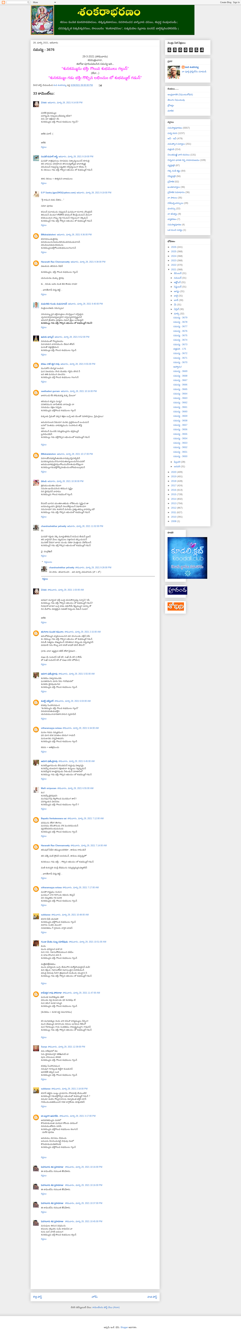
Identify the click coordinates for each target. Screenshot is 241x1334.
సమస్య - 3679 (180, 317)
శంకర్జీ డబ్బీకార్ (47, 701)
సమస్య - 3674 (180, 340)
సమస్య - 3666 (180, 384)
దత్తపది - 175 (179, 349)
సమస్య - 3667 (180, 380)
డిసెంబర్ (178, 273)
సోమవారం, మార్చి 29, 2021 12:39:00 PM (66, 1047)
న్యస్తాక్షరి (171, 165)
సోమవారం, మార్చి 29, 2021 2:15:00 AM (83, 632)
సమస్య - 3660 (180, 411)
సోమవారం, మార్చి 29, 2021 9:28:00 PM (93, 567)
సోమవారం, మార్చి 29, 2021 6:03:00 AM (73, 701)
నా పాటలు (172, 197)
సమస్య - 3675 (180, 335)
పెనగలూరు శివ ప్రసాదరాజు (52, 1167)
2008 (174, 521)
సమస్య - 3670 (180, 362)
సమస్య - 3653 (180, 442)
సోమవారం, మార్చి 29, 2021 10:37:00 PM (83, 1203)
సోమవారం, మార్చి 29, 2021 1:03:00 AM (66, 590)
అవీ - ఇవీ (172, 138)
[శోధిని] (176, 609)
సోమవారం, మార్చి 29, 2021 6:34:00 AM (81, 728)
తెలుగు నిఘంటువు (176, 100)
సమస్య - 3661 (180, 407)
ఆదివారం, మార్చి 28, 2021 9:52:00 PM (72, 337)
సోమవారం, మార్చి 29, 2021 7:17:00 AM (81, 887)
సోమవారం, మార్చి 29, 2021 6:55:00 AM (75, 788)
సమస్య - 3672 (180, 353)
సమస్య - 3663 (180, 398)
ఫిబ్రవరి (177, 462)
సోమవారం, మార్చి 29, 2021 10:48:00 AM (70, 914)
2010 (174, 516)
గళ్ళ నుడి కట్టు (174, 170)
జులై (176, 295)
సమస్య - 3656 (180, 429)
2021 (174, 269)
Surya (44, 1047)
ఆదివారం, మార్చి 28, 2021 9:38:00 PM (88, 262)
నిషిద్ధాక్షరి (172, 176)
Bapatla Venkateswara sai (54, 818)
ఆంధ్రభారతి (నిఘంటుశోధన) (180, 94)
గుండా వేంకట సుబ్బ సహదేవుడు (54, 942)
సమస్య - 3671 (180, 358)
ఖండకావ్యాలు (174, 187)
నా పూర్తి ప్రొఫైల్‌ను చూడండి (194, 71)
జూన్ (176, 300)
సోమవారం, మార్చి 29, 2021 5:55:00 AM (77, 674)
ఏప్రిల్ (177, 309)
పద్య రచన (172, 133)
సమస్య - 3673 (180, 344)
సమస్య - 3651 (180, 452)
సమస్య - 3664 (180, 393)
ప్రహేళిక (171, 181)
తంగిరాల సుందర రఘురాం (52, 632)
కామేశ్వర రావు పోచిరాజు (51, 993)
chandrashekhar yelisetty (53, 526)
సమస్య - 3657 (180, 425)
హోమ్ (95, 1296)
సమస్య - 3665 (180, 389)
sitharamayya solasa (51, 728)
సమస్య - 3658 (180, 420)
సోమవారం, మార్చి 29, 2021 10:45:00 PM (83, 1221)
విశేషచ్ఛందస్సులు (175, 203)
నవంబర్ (178, 278)
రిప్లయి (44, 147)
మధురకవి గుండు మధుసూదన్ (54, 304)
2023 (174, 260)
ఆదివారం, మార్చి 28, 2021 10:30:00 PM (65, 481)
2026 (174, 247)
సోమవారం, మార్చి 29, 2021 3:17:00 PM (78, 1116)
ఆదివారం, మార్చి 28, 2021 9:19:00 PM (76, 156)
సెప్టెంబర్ (178, 286)
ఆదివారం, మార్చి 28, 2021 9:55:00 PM (77, 364)
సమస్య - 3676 (180, 331)
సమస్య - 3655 (180, 434)
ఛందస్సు (171, 208)
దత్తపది (171, 149)
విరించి (44, 481)
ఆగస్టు (177, 291)
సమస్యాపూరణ (174, 224)
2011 (174, 512)
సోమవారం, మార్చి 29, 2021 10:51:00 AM (87, 942)
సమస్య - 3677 (180, 326)
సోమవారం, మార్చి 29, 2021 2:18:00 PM (69, 1089)
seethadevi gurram (50, 391)
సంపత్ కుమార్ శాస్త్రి (49, 156)
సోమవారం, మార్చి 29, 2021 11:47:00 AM (81, 993)
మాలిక (170, 110)
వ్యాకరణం (172, 219)
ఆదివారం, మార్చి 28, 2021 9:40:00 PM (85, 304)
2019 (174, 476)
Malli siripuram (48, 788)
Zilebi (44, 102)
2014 (174, 499)
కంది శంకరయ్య (192, 67)
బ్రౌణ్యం (171, 105)
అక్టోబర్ (177, 282)
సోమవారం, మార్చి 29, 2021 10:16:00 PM (83, 1167)
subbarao (45, 914)
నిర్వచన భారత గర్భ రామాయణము (184, 160)
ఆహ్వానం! (177, 366)
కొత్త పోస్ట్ (37, 1296)
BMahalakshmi (48, 234)
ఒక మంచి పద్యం (175, 230)
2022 (174, 265)
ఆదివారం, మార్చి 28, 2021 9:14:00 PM (65, 102)
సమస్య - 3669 (180, 371)
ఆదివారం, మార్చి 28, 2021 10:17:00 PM (75, 454)
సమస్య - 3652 (180, 447)
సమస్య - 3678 (180, 322)
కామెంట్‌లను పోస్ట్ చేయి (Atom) (106, 1307)
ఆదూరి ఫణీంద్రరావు (49, 674)
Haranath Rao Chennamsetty (55, 262)
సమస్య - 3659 (180, 416)
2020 (174, 472)
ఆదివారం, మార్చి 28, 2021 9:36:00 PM (74, 234)
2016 (174, 490)
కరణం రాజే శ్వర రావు (50, 364)
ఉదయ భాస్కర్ (47, 337)
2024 (174, 256)
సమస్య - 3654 (180, 438)
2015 (174, 494)
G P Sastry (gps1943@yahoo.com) (58, 192)
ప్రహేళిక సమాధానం (176, 192)
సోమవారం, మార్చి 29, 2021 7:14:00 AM (89, 845)
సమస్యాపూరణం (175, 127)
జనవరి (177, 466)
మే (175, 304)
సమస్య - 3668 (180, 375)
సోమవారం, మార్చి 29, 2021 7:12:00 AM (86, 818)
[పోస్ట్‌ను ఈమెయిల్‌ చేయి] (100, 85)
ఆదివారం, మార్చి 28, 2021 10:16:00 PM (79, 391)
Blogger (124, 1327)
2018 (174, 481)
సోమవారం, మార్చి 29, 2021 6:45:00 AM (77, 761)
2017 (174, 485)
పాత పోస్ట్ (152, 1296)
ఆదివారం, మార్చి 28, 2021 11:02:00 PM (85, 526)
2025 (174, 251)
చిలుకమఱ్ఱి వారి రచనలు (179, 154)
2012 (174, 507)
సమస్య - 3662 (180, 402)
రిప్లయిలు (48, 562)
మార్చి (177, 313)
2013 (174, 503)
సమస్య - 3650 (180, 456)
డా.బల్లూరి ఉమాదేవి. (50, 1116)
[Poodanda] (177, 594)
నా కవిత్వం (172, 214)
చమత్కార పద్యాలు (176, 144)
